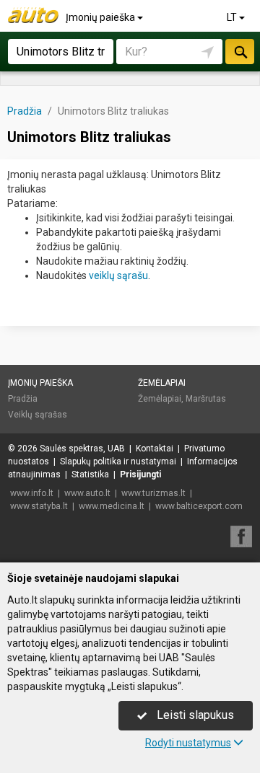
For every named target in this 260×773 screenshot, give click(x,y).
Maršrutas (206, 399)
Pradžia (23, 399)
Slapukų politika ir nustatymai (118, 461)
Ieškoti (240, 51)
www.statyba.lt (39, 506)
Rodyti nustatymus (188, 742)
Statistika (90, 474)
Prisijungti (140, 474)
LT (233, 17)
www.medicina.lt (111, 506)
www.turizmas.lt (153, 493)
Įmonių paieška (101, 17)
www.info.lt (31, 493)
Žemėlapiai (162, 383)
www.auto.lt (87, 493)
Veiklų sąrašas (37, 415)
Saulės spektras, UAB (82, 448)
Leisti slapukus (194, 715)
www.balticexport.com (199, 506)
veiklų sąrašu (118, 275)
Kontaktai (154, 448)
